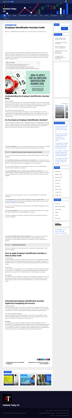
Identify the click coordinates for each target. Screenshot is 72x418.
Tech (41, 15)
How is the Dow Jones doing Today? (62, 413)
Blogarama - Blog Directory (61, 233)
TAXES (56, 215)
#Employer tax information (18, 31)
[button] (68, 17)
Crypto (35, 15)
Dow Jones (57, 203)
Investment (54, 15)
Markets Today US (11, 405)
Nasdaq (56, 212)
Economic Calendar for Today (64, 410)
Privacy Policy (52, 415)
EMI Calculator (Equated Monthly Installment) (47, 413)
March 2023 (57, 186)
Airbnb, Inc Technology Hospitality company (60, 139)
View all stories (65, 103)
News (9, 15)
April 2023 (57, 183)
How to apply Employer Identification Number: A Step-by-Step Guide (20, 67)
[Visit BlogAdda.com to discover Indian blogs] (61, 230)
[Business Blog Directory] (57, 223)
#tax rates (35, 31)
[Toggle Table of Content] (37, 63)
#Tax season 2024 (42, 31)
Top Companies (22, 15)
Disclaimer (55, 410)
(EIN (25, 124)
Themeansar (24, 413)
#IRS (31, 31)
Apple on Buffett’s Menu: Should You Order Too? (11, 383)
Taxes (46, 15)
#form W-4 (27, 31)
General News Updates (60, 206)
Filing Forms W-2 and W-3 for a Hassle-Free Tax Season (38, 363)
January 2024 (58, 171)
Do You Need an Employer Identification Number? (16, 65)
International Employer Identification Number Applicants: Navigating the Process (23, 68)
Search (56, 24)
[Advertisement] (27, 43)
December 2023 (58, 174)
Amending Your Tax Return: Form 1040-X (27, 383)
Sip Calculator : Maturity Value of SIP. (62, 415)
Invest (14, 15)
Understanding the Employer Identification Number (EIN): (17, 64)
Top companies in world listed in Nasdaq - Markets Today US (61, 128)
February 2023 (58, 189)
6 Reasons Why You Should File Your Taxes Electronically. (61, 52)
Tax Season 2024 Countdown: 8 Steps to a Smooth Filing (60, 57)
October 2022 (58, 195)
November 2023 (58, 177)
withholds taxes (12, 201)
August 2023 (58, 180)
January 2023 (58, 192)
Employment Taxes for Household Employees (15, 363)
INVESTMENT (58, 209)
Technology (57, 218)
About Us (6, 18)
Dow (30, 15)
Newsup (19, 413)
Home (47, 410)
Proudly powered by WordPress (8, 413)
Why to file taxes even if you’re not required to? (43, 383)
